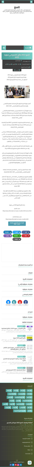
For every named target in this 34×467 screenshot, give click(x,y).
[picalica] (23, 465)
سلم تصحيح (19, 404)
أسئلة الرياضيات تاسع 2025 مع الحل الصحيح (19, 422)
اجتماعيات (20, 394)
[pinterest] (16, 465)
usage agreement (26, 442)
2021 (28, 390)
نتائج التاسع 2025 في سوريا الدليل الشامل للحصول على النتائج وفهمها (14, 348)
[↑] (17, 460)
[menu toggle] (31, 2)
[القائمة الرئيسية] (4, 48)
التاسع (14, 64)
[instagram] (18, 465)
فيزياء (14, 407)
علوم (29, 407)
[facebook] (11, 465)
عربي (4, 404)
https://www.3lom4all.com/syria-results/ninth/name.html (17, 211)
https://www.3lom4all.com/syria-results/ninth (17, 219)
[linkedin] (21, 465)
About (29, 450)
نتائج (6, 64)
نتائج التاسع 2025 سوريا (19, 338)
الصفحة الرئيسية (26, 64)
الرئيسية (27, 48)
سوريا (11, 404)
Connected (27, 454)
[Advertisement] (17, 32)
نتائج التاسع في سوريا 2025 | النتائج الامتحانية (14, 328)
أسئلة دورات (11, 394)
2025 (28, 394)
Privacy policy (27, 446)
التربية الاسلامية (19, 397)
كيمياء (7, 407)
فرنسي (21, 407)
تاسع (17, 7)
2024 (8, 390)
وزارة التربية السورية (25, 67)
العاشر (9, 397)
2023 (15, 390)
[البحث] (3, 2)
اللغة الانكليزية (26, 401)
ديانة (11, 401)
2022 (18, 64)
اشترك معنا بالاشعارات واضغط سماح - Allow (17, 223)
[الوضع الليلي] (30, 463)
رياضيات (28, 404)
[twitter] (13, 465)
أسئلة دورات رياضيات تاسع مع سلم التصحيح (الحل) (14, 360)
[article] (17, 249)
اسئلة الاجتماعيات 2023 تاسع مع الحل (16, 370)
